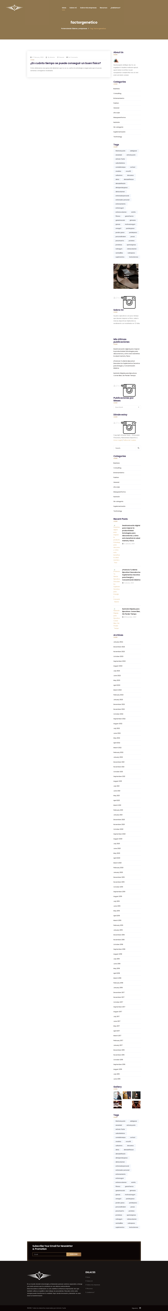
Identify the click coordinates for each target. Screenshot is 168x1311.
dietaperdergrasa (121, 187)
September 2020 (119, 834)
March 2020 (117, 863)
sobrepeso (131, 253)
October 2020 (118, 829)
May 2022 (116, 738)
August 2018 (117, 954)
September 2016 (119, 1064)
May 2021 (116, 795)
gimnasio (133, 220)
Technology (117, 137)
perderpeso (133, 232)
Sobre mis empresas (88, 8)
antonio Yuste (120, 159)
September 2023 (119, 661)
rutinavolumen (131, 249)
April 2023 (116, 685)
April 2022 (116, 743)
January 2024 (118, 642)
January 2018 (118, 988)
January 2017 (118, 1045)
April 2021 (116, 800)
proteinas (119, 245)
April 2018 (116, 973)
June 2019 (116, 906)
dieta (117, 179)
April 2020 (116, 858)
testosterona (133, 257)
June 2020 (117, 848)
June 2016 (116, 1079)
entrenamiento (121, 204)
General (61, 57)
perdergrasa (130, 228)
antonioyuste (131, 155)
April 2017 (116, 1031)
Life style (116, 113)
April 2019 (116, 916)
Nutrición (116, 122)
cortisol (132, 167)
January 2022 (118, 757)
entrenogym (120, 208)
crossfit (128, 171)
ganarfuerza (129, 216)
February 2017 (118, 1040)
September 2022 (119, 719)
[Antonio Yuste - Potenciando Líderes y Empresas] (14, 8)
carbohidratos (120, 163)
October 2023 (118, 656)
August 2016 (117, 1069)
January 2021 (117, 815)
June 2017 (116, 1021)
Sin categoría (118, 127)
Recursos (103, 8)
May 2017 (116, 1026)
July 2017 (116, 1016)
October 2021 (118, 772)
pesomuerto (120, 241)
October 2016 (118, 1060)
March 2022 (117, 748)
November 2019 (118, 882)
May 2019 (116, 911)
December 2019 (119, 877)
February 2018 (118, 983)
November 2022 (119, 709)
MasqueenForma (119, 117)
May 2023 (116, 680)
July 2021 (116, 786)
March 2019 (117, 920)
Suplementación (119, 132)
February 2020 (118, 868)
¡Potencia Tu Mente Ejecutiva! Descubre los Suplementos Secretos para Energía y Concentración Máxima (126, 364)
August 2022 (117, 724)
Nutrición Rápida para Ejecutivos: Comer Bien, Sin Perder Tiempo (125, 374)
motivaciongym (130, 224)
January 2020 (118, 872)
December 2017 (119, 992)
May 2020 (116, 853)
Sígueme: (135, 1308)
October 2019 (118, 887)
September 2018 (119, 949)
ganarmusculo (120, 220)
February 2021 (118, 810)
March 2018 (117, 978)
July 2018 (116, 959)
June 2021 (116, 791)
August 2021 (117, 781)
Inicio (64, 8)
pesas (133, 236)
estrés (133, 212)
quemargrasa (131, 245)
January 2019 (118, 930)
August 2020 (117, 839)
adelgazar (133, 151)
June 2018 (116, 964)
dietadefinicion (129, 179)
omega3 (118, 228)
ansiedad (119, 155)
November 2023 (119, 651)
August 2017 (117, 1012)
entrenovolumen (121, 212)
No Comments (73, 57)
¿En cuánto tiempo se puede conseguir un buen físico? (65, 63)
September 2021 (119, 776)
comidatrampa (120, 167)
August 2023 (117, 666)
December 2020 (119, 820)
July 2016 (116, 1074)
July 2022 (116, 728)
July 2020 (116, 844)
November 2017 (118, 997)
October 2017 (118, 1002)
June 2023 (117, 676)
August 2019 (117, 896)
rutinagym (119, 249)
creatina (118, 171)
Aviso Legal (117, 440)
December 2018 (119, 935)
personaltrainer (121, 236)
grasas (118, 224)
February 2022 (118, 752)
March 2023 (117, 690)
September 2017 (119, 1007)
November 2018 (118, 940)
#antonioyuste (120, 151)
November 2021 (118, 767)
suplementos (120, 257)
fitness (118, 216)
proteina (131, 241)
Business (116, 89)
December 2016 (119, 1050)
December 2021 (118, 762)
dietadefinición (120, 183)
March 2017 (117, 1036)
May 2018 (116, 968)
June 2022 (117, 733)
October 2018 (118, 944)
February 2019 (118, 925)
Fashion (116, 103)
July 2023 (116, 671)
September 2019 (119, 892)
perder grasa (120, 232)
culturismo (119, 175)
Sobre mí (73, 8)
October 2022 (118, 714)
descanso (130, 175)
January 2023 (118, 700)
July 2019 (116, 901)
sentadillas (119, 253)
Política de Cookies (129, 440)
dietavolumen (120, 192)
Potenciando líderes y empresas (74, 28)
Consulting (117, 93)
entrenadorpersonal (122, 196)
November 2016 (118, 1055)
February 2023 (118, 695)
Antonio (52, 57)
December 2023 (119, 647)
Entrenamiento (118, 98)
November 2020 (119, 824)
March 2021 (117, 805)
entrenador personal (122, 200)
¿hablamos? (115, 8)
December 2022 (119, 704)
